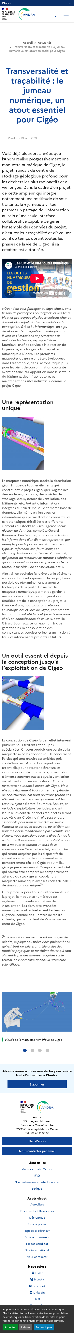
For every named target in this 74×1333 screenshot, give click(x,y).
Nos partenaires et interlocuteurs (37, 1182)
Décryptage (37, 1217)
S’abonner (37, 1084)
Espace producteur (37, 1230)
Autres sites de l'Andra (37, 1169)
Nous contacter (37, 1257)
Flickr (39, 1273)
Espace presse (37, 1224)
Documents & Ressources (37, 1211)
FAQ (37, 1175)
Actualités (44, 42)
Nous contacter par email (37, 1151)
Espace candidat (37, 1244)
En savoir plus (44, 1327)
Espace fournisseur (37, 1237)
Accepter (10, 1327)
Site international (37, 1250)
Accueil (28, 42)
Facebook (39, 1286)
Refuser (25, 1327)
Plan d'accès (37, 1141)
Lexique (37, 1188)
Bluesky (39, 1279)
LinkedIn (39, 1292)
